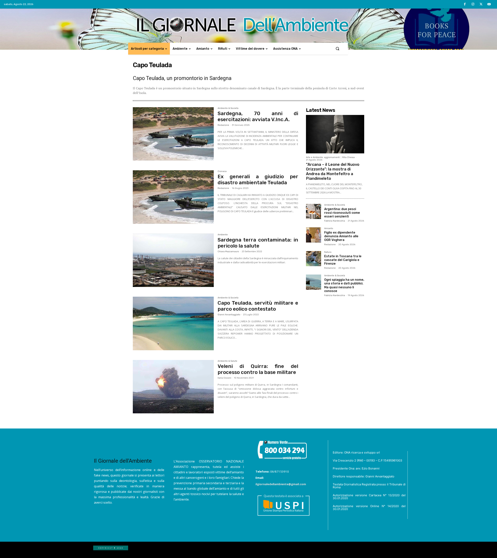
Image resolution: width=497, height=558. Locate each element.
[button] (337, 48)
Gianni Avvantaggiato (229, 314)
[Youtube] (489, 4)
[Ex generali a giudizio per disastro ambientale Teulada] (173, 197)
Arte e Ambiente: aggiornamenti (323, 157)
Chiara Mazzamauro (228, 251)
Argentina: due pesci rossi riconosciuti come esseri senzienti (342, 212)
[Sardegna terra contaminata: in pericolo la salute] (173, 260)
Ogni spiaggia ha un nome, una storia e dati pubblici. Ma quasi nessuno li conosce (344, 285)
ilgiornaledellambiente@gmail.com (280, 484)
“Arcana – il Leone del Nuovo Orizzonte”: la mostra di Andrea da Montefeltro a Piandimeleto (332, 171)
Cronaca (222, 171)
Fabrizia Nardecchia (334, 221)
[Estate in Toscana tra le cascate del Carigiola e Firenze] (313, 258)
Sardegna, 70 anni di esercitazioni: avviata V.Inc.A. (258, 116)
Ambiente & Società (228, 108)
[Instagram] (473, 4)
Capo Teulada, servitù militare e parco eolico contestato (258, 306)
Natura (327, 252)
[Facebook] (465, 4)
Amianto (328, 228)
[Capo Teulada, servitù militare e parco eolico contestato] (173, 323)
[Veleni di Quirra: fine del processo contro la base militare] (173, 387)
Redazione (223, 125)
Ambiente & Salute (227, 361)
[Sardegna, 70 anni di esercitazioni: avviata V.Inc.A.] (173, 134)
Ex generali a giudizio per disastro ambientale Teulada (258, 180)
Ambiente (223, 235)
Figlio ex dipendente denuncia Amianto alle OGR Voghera (341, 236)
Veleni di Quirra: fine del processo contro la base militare (258, 369)
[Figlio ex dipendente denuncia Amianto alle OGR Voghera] (313, 234)
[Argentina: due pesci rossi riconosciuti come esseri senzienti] (313, 211)
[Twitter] (481, 4)
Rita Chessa (348, 157)
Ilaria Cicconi (224, 378)
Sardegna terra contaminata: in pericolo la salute (258, 243)
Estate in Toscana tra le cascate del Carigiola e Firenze (342, 259)
